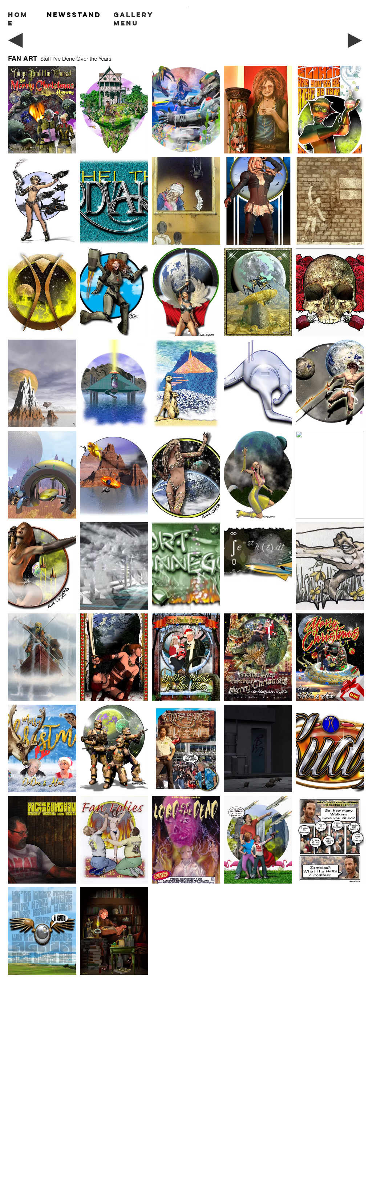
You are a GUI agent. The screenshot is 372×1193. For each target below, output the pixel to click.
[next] (351, 524)
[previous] (21, 524)
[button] (42, 109)
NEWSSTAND (74, 15)
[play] (348, 968)
